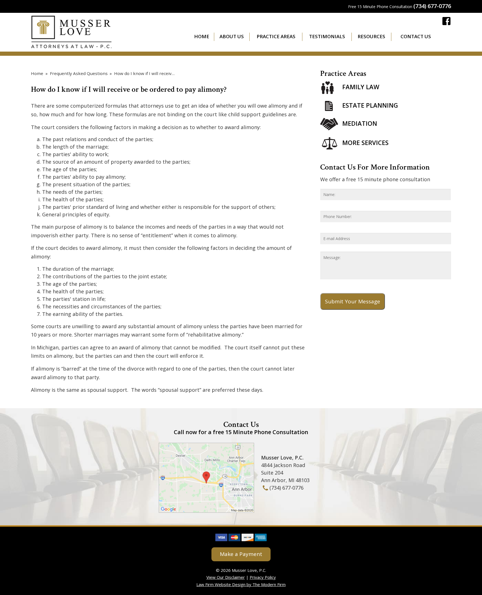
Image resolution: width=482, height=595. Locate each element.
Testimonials (327, 36)
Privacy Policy (263, 577)
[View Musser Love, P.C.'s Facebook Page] (446, 22)
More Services (365, 142)
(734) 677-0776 (432, 6)
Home (201, 36)
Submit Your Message (352, 301)
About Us (232, 36)
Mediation (359, 123)
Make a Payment (241, 554)
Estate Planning (370, 105)
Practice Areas (276, 36)
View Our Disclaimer (225, 577)
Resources (371, 36)
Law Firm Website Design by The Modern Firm (241, 584)
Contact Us (416, 36)
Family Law (360, 87)
